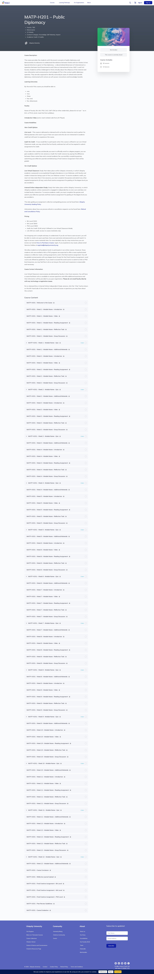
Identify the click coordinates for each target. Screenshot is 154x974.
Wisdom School (30, 942)
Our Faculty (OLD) (85, 942)
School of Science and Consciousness (36, 945)
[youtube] (125, 963)
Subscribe (111, 946)
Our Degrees (30, 931)
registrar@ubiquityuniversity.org (47, 245)
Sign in (140, 2)
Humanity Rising (57, 931)
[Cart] (135, 2)
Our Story (82, 935)
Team (81, 945)
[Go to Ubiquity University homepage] (6, 2)
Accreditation (83, 938)
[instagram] (119, 963)
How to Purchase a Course (45, 243)
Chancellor (83, 949)
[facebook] (116, 963)
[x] (128, 963)
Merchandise (83, 952)
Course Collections (31, 938)
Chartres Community (59, 935)
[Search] (130, 3)
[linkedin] (122, 963)
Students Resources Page (33, 949)
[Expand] (26, 343)
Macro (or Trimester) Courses (34, 935)
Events (55, 938)
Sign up (148, 2)
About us (82, 931)
